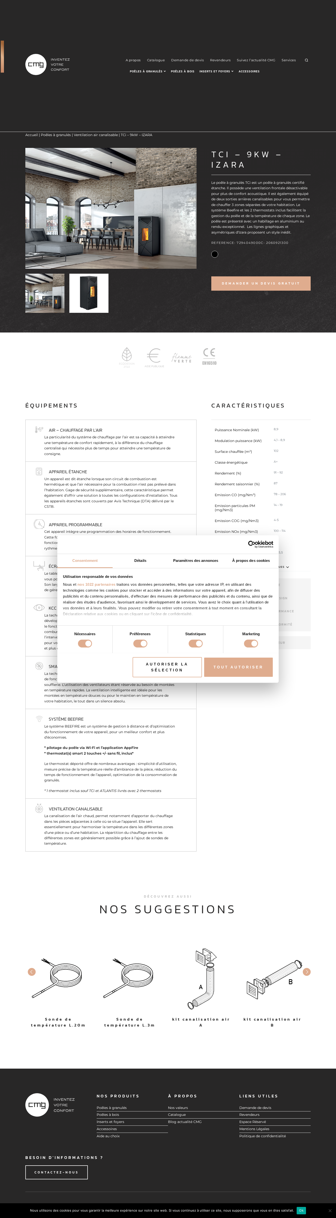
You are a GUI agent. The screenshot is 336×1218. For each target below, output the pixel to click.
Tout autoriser (238, 667)
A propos (133, 60)
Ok (301, 1210)
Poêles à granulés (146, 71)
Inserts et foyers (214, 71)
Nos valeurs (178, 1108)
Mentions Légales (254, 1129)
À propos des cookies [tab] (251, 560)
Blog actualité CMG (185, 1122)
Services (289, 60)
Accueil (31, 135)
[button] (307, 60)
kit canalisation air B (273, 1022)
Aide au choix (108, 1136)
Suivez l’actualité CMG (256, 60)
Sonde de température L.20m (58, 1022)
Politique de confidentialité (262, 1136)
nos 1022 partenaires (96, 584)
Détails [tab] (140, 560)
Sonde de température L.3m (129, 1022)
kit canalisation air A (201, 1022)
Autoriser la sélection (167, 667)
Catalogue (156, 60)
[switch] (140, 644)
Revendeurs (220, 60)
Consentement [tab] (85, 560)
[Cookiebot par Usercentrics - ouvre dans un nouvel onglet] (251, 544)
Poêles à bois (183, 71)
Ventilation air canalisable (96, 135)
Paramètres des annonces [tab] (195, 560)
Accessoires (249, 71)
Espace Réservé (252, 1122)
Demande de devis (187, 60)
